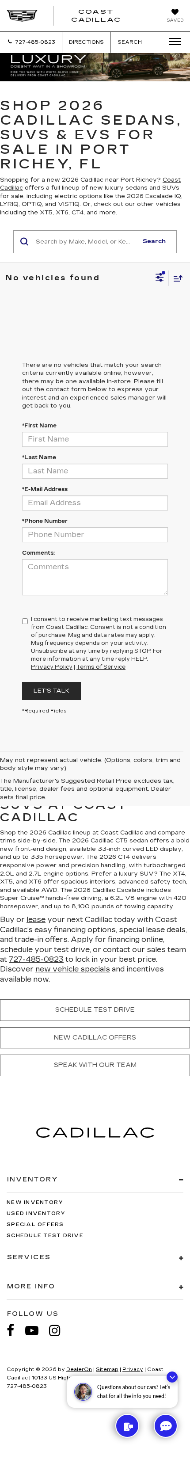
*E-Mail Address (45, 489)
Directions (86, 42)
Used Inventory (36, 1213)
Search (154, 241)
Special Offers (35, 1224)
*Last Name (39, 457)
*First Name (39, 426)
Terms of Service (100, 667)
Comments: (38, 553)
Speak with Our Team (95, 1065)
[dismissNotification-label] (172, 1377)
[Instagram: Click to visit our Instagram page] (59, 1330)
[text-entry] (127, 1426)
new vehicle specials (72, 969)
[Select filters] (159, 278)
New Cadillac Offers (95, 1037)
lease (36, 919)
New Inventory (35, 1202)
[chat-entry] (166, 1426)
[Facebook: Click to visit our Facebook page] (15, 1330)
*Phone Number (45, 521)
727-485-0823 (36, 959)
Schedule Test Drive (95, 1009)
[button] (31, 42)
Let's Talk (51, 690)
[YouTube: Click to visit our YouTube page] (36, 1330)
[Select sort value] (176, 278)
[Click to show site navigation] (172, 42)
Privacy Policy (51, 667)
